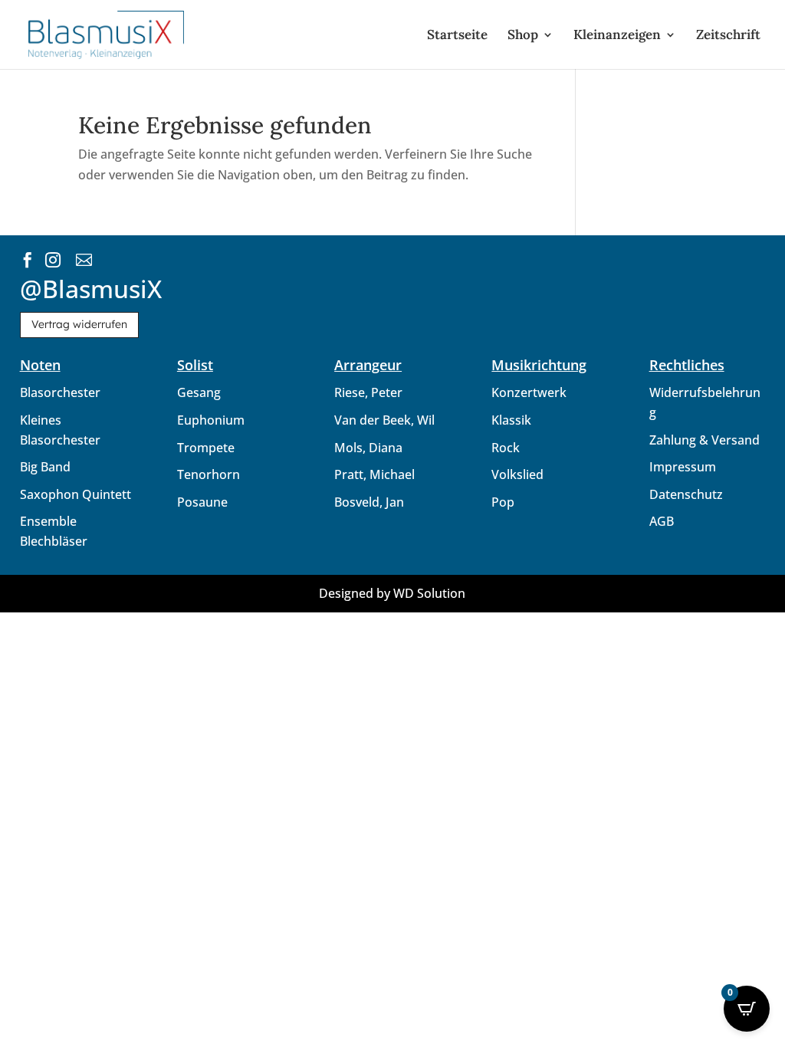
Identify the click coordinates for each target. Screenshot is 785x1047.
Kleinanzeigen (617, 36)
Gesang (199, 392)
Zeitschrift (728, 36)
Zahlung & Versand (704, 440)
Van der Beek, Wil (384, 420)
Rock (505, 447)
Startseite (457, 36)
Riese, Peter (368, 392)
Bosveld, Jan (369, 502)
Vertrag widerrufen (79, 324)
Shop (522, 36)
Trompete (206, 447)
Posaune (202, 502)
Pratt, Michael (374, 474)
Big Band (45, 466)
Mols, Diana (368, 447)
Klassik (511, 420)
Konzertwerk (529, 392)
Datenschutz (686, 494)
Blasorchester (60, 392)
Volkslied (517, 474)
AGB (661, 521)
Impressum (682, 466)
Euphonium (211, 420)
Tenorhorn (208, 474)
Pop (502, 502)
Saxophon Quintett (75, 494)
